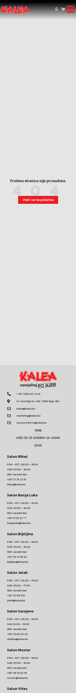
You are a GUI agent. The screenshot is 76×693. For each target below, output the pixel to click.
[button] (38, 200)
